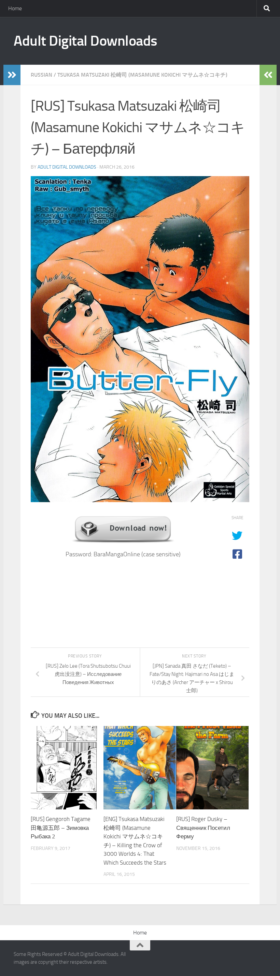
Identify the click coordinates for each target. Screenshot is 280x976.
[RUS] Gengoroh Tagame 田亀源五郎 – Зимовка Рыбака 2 (60, 828)
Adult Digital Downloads (85, 40)
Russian (41, 75)
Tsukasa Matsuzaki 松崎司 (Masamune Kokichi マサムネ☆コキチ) (142, 75)
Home (15, 8)
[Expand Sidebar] (11, 75)
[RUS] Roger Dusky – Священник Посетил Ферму (203, 828)
